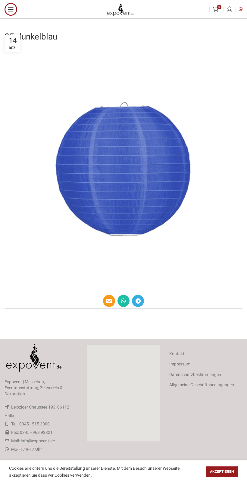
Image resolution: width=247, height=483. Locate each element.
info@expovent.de (38, 440)
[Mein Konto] (230, 9)
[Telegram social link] (138, 301)
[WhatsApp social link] (123, 301)
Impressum (179, 363)
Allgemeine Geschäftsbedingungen (201, 384)
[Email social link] (109, 301)
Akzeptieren (222, 471)
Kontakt (176, 353)
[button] (123, 393)
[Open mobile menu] (11, 9)
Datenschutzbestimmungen (195, 374)
